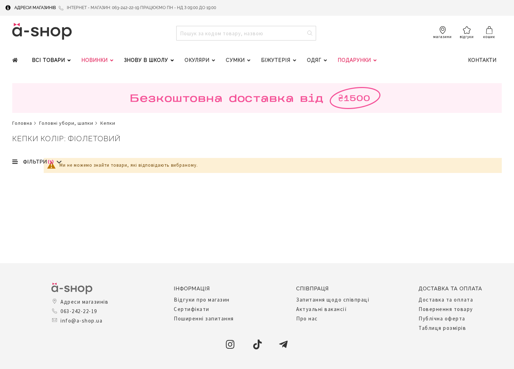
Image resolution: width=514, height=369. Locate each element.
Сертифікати (191, 309)
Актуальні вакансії (321, 309)
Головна (22, 123)
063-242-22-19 (78, 311)
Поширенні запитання (204, 318)
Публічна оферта (442, 318)
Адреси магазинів (35, 7)
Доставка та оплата (446, 299)
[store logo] (42, 31)
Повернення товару (446, 309)
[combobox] (246, 33)
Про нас (307, 318)
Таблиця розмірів (442, 328)
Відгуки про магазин (202, 299)
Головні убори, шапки (66, 123)
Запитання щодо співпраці (332, 299)
